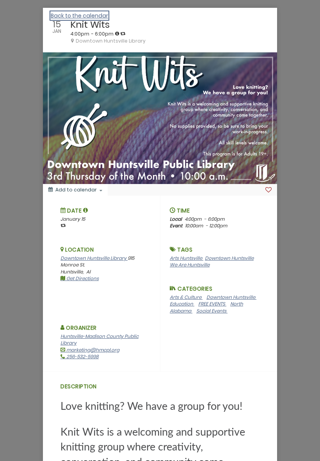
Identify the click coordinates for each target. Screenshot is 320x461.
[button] (85, 210)
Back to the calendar (79, 16)
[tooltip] (117, 33)
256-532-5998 (82, 356)
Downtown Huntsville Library (94, 258)
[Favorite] (268, 190)
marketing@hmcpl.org (92, 350)
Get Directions (82, 278)
